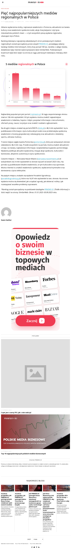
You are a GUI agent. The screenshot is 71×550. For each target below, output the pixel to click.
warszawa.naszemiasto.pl (47, 159)
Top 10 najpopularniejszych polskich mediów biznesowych (23, 454)
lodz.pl (41, 128)
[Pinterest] (36, 547)
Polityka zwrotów (35, 543)
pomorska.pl (39, 142)
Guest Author (6, 220)
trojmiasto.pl (35, 114)
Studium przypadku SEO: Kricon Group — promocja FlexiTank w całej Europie (63, 498)
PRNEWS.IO (43, 44)
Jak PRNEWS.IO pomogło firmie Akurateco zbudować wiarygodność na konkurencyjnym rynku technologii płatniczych (35, 500)
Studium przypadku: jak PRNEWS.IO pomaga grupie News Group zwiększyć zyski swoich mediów (6, 499)
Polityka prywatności (21, 543)
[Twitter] (34, 547)
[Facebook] (32, 547)
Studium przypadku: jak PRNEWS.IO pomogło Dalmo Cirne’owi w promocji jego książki (20, 499)
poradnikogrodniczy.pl (11, 178)
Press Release (5, 8)
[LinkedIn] (39, 547)
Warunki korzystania (7, 543)
